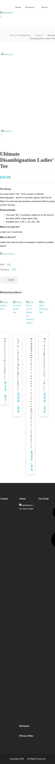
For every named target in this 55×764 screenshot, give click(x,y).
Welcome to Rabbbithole (20, 35)
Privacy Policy (26, 736)
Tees (13, 269)
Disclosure (24, 726)
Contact (4, 498)
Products (29, 7)
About (44, 7)
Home (18, 7)
